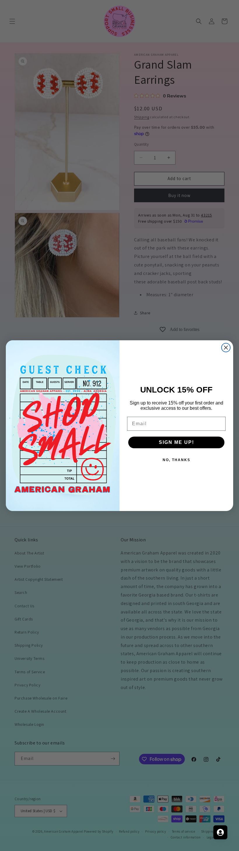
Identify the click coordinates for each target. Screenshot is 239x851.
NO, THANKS (176, 460)
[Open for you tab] (220, 832)
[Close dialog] (226, 347)
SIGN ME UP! (176, 442)
